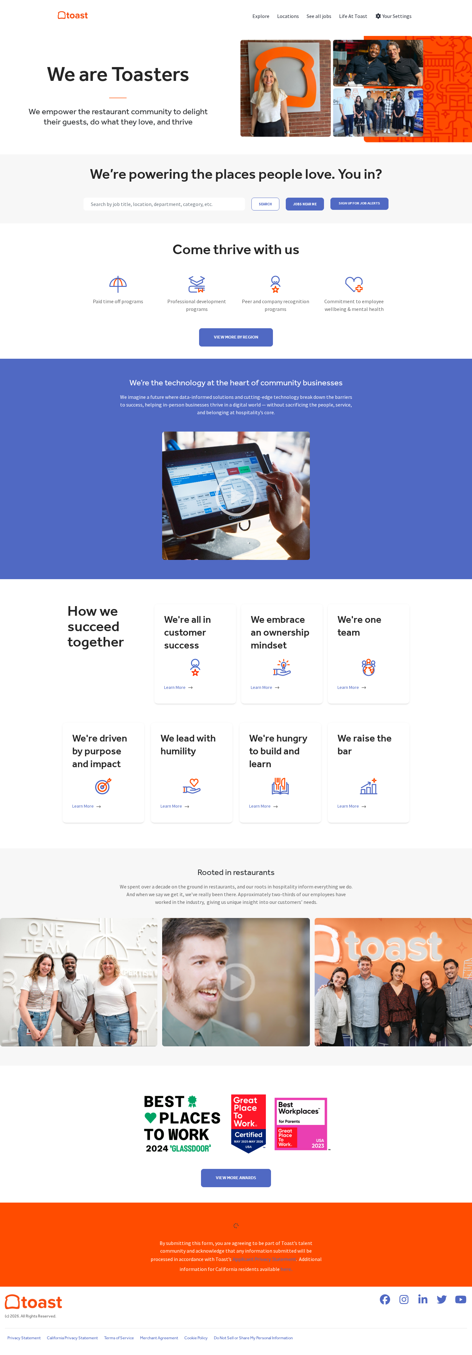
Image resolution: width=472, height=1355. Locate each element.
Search (265, 204)
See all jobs (319, 16)
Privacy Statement (24, 1338)
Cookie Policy (196, 1338)
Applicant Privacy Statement (264, 1260)
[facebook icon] (385, 1302)
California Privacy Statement (72, 1338)
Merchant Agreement (159, 1338)
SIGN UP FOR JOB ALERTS (359, 203)
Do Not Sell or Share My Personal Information (253, 1338)
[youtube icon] (460, 1302)
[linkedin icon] (422, 1302)
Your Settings (396, 16)
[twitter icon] (441, 1302)
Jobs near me (305, 204)
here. (287, 1269)
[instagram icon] (404, 1302)
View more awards (236, 1178)
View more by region (236, 337)
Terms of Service (119, 1338)
